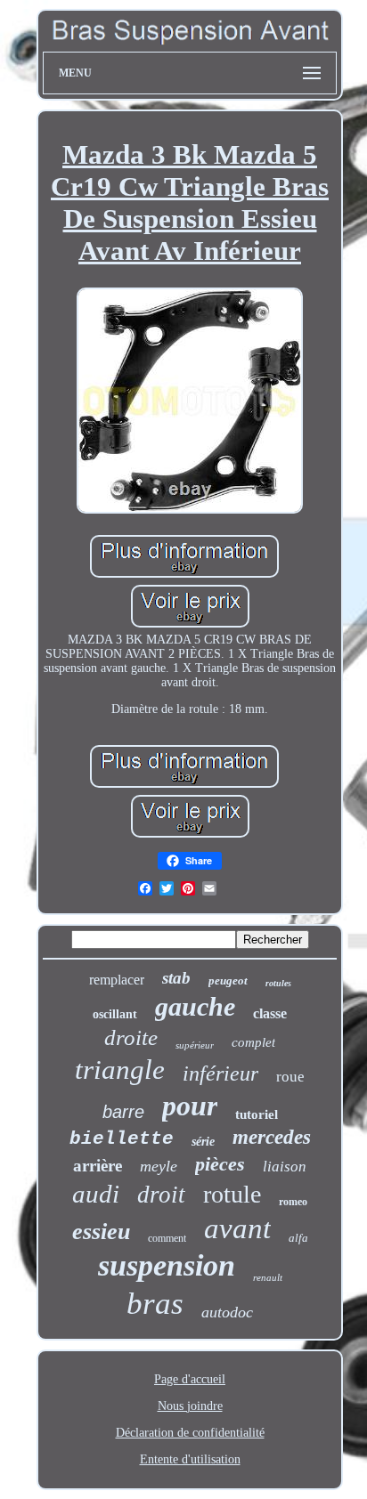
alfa (298, 1237)
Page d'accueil (189, 1379)
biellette (121, 1139)
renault (267, 1277)
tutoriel (256, 1114)
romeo (293, 1201)
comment (167, 1238)
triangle (120, 1069)
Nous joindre (190, 1406)
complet (253, 1042)
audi (95, 1193)
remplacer (116, 979)
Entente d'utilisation (190, 1459)
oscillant (115, 1014)
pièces (220, 1164)
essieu (101, 1231)
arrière (97, 1165)
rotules (278, 983)
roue (290, 1076)
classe (270, 1013)
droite (131, 1037)
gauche (195, 1006)
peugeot (228, 980)
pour (189, 1106)
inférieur (220, 1073)
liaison (284, 1166)
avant (237, 1228)
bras (155, 1303)
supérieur (194, 1045)
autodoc (227, 1312)
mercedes (271, 1137)
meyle (158, 1166)
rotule (232, 1194)
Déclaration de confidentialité (190, 1432)
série (203, 1141)
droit (161, 1194)
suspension (166, 1265)
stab (176, 977)
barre (123, 1112)
